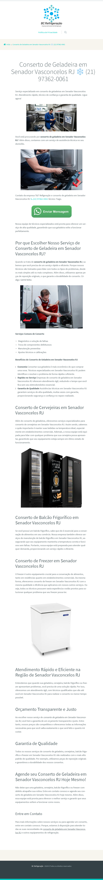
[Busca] (63, 30)
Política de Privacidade (47, 32)
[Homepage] (51, 16)
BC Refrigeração (37, 866)
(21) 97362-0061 (40, 198)
